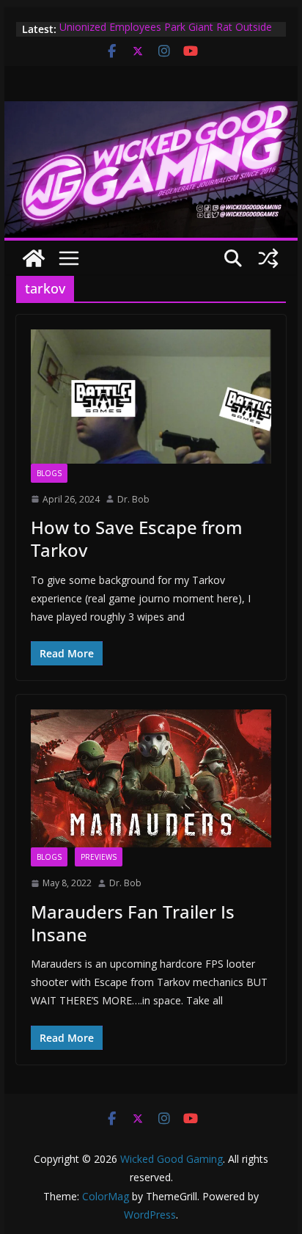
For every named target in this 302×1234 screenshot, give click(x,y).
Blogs (49, 473)
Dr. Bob (133, 499)
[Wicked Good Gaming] (151, 111)
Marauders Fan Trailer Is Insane (133, 922)
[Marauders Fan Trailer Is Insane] (151, 778)
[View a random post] (268, 258)
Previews (99, 857)
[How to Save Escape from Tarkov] (151, 396)
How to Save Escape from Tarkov (137, 538)
